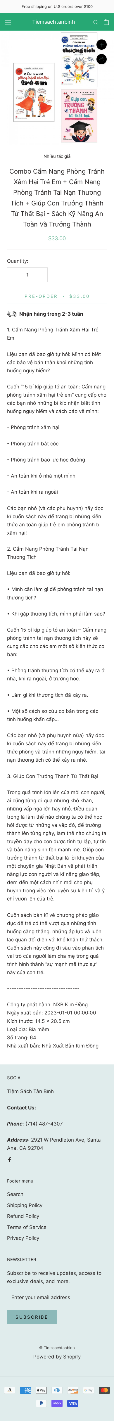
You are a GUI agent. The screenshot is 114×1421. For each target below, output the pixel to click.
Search (15, 1194)
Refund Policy (23, 1216)
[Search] (96, 22)
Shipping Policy (24, 1205)
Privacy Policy (23, 1238)
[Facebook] (9, 1159)
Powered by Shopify (57, 1357)
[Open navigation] (8, 22)
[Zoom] (101, 44)
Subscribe (31, 1317)
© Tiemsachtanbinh (57, 1347)
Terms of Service (26, 1227)
